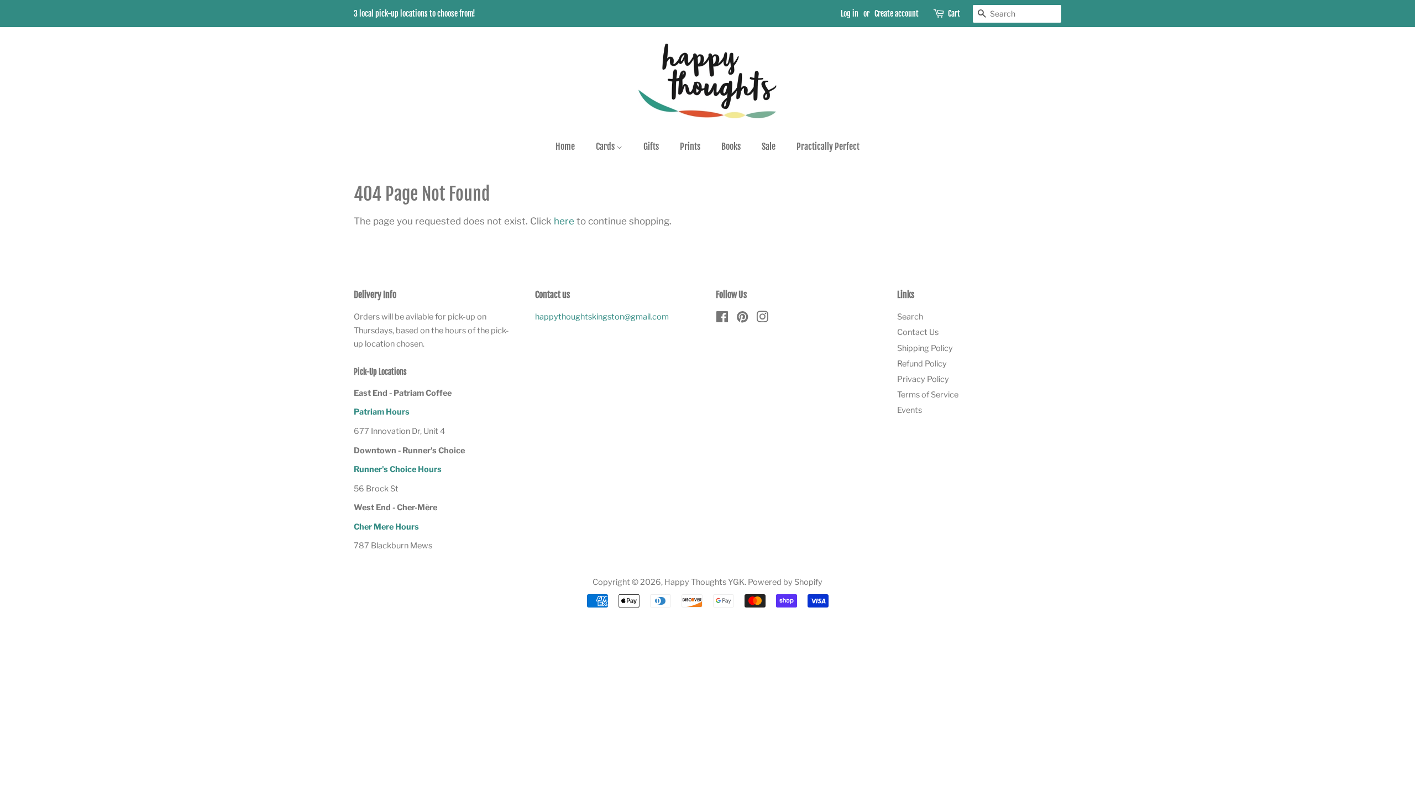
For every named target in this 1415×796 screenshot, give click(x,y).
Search (910, 317)
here (564, 221)
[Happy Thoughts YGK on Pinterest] (742, 319)
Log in (849, 13)
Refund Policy (922, 364)
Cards (606, 146)
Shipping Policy (925, 348)
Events (909, 410)
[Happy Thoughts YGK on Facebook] (722, 319)
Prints (690, 146)
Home (565, 146)
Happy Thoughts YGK (704, 582)
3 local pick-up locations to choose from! (414, 13)
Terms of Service (927, 395)
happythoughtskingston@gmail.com (602, 317)
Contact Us (918, 332)
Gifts (651, 146)
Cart (954, 13)
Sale (768, 146)
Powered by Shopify (785, 582)
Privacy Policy (923, 379)
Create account (896, 13)
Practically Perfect (828, 146)
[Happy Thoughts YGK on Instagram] (762, 319)
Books (731, 146)
